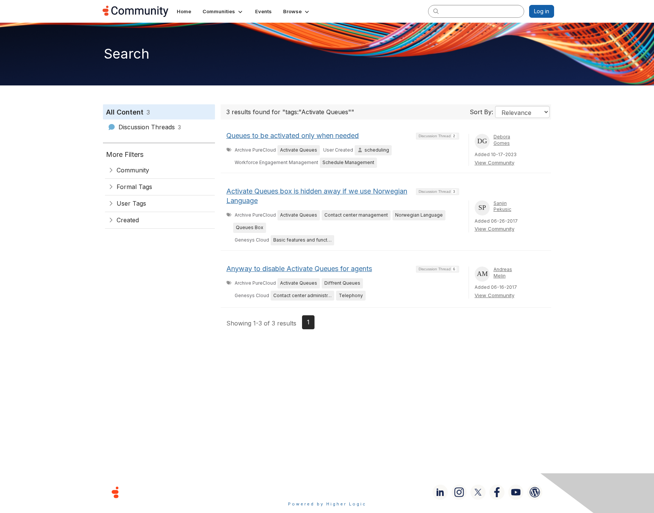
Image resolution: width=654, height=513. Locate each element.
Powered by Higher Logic (327, 504)
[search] (436, 11)
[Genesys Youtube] (515, 492)
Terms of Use (300, 492)
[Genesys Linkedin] (440, 492)
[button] (223, 11)
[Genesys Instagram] (459, 492)
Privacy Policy (351, 492)
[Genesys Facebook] (497, 492)
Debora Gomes (502, 140)
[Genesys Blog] (534, 492)
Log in (541, 11)
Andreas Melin (503, 273)
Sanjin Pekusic (502, 206)
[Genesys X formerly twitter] (478, 492)
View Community (494, 163)
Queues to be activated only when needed (292, 135)
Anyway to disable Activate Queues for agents (299, 269)
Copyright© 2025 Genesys (167, 492)
